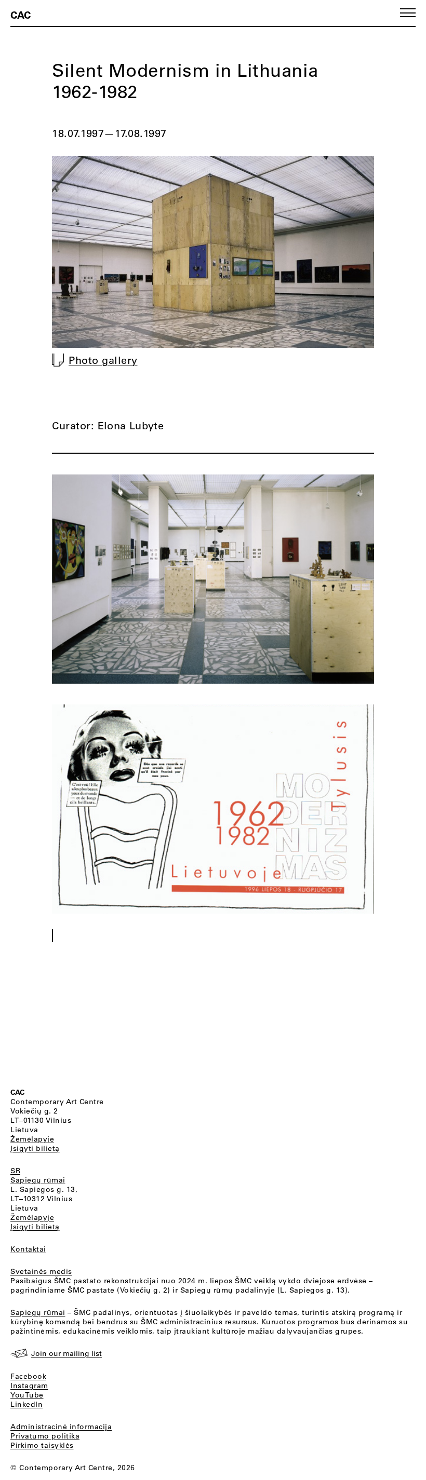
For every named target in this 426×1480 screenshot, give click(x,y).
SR (15, 1170)
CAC (20, 14)
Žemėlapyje (32, 1139)
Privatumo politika (44, 1436)
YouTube (27, 1395)
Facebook (28, 1376)
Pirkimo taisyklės (42, 1445)
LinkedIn (26, 1404)
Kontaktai (28, 1249)
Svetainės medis (41, 1271)
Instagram (29, 1385)
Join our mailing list (66, 1353)
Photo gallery (103, 360)
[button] (408, 12)
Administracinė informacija (61, 1426)
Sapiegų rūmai (37, 1180)
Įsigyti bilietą (35, 1148)
